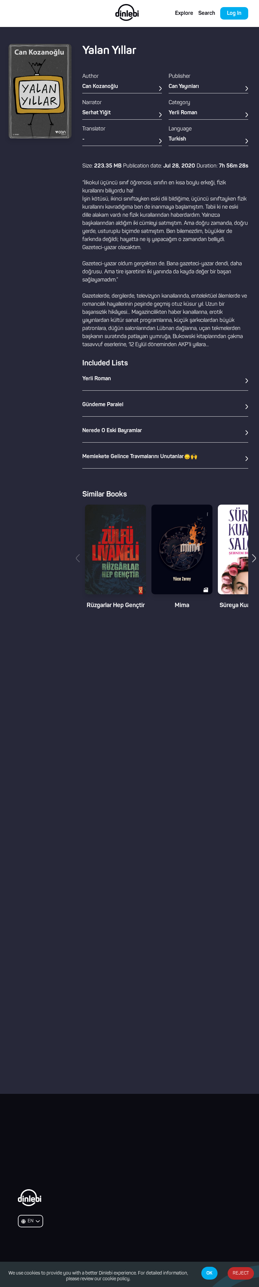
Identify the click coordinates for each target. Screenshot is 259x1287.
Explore (184, 13)
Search (206, 13)
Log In (234, 13)
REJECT (241, 1273)
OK (209, 1273)
